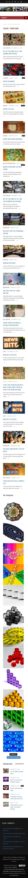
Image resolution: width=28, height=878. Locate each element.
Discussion (6, 227)
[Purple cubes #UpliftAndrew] (13, 678)
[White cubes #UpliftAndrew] (13, 595)
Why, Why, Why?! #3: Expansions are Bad (13, 232)
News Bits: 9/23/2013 (10, 355)
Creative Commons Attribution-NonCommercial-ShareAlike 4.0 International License (13, 869)
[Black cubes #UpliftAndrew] (13, 616)
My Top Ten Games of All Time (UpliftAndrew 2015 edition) (12, 200)
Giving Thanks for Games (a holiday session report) (12, 324)
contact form (15, 875)
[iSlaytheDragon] (14, 8)
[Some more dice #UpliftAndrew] (13, 574)
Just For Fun (6, 48)
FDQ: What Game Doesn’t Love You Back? (13, 450)
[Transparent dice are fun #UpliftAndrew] (13, 553)
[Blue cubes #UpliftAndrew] (13, 741)
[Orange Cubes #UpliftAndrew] (13, 699)
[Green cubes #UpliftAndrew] (13, 720)
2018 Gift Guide (21, 833)
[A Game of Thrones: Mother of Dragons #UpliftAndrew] (13, 511)
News (4, 351)
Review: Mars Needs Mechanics (12, 139)
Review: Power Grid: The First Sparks (12, 168)
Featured (5, 78)
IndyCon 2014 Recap (9, 263)
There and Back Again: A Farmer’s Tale (13, 482)
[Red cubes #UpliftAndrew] (13, 658)
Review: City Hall (8, 109)
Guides (5, 381)
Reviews (5, 105)
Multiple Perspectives (9, 163)
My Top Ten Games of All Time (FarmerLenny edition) (12, 52)
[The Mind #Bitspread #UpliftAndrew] (13, 532)
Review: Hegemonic (9, 81)
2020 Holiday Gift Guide (9, 828)
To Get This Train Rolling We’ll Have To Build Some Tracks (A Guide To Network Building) (13, 387)
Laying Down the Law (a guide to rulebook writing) (16, 807)
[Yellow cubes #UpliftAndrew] (13, 637)
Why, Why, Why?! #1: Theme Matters (11, 292)
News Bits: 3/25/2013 (10, 419)
